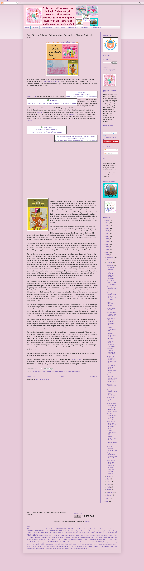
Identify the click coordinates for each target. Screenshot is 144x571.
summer (53, 548)
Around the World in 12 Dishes (45, 529)
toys (72, 548)
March (109, 489)
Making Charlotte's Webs (111, 303)
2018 (107, 241)
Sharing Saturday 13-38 (111, 288)
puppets (85, 546)
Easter (89, 531)
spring (33, 548)
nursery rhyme (97, 544)
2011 (107, 501)
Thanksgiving (99, 537)
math (52, 544)
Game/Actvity (113, 531)
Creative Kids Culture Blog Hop (72, 531)
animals (72, 539)
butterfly (32, 542)
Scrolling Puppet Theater (112, 443)
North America (85, 535)
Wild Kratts (47, 539)
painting (109, 544)
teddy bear (68, 548)
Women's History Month (60, 539)
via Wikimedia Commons (90, 96)
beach (86, 539)
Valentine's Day (112, 537)
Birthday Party (97, 529)
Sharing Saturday (60, 27)
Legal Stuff (84, 27)
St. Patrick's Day (83, 537)
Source (39, 112)
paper (115, 544)
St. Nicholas (73, 537)
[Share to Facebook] (51, 369)
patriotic (44, 546)
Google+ (6, 1)
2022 (107, 231)
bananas (81, 539)
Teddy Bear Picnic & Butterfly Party (112, 448)
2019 (107, 239)
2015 (107, 249)
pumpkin (79, 546)
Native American (70, 535)
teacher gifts (60, 548)
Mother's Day (112, 532)
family (100, 542)
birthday (99, 539)
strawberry (48, 548)
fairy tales (55, 371)
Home (27, 27)
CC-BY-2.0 (80, 96)
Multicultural (67, 371)
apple (77, 539)
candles (38, 542)
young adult (85, 548)
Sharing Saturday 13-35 (111, 432)
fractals (29, 544)
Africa (33, 529)
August (109, 476)
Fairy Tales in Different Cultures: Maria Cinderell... (111, 275)
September (110, 265)
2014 (107, 252)
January (110, 495)
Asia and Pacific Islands (64, 529)
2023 (107, 228)
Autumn (81, 529)
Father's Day (100, 531)
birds (94, 539)
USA (105, 537)
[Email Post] (41, 368)
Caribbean (105, 529)
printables (59, 546)
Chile (43, 371)
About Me (35, 27)
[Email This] (45, 369)
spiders (29, 548)
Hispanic (60, 371)
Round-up (30, 537)
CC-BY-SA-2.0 (36, 132)
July (108, 479)
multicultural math (66, 544)
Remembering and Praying (111, 404)
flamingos (72, 114)
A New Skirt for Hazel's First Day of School (112, 409)
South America (76, 371)
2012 (107, 498)
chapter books (45, 542)
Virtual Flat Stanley (32, 539)
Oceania (92, 535)
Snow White (51, 537)
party (39, 546)
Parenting (104, 535)
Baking (86, 529)
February (110, 492)
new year (89, 544)
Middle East (94, 532)
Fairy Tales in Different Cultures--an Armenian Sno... (111, 425)
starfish (38, 548)
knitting (43, 544)
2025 (107, 223)
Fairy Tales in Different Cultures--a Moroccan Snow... (111, 464)
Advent (29, 529)
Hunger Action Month (111, 309)
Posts (108, 150)
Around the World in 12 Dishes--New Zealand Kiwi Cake (111, 360)
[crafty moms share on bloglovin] (110, 133)
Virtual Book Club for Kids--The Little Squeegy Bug (112, 416)
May (108, 484)
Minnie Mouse (103, 532)
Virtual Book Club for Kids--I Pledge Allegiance (112, 343)
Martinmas (69, 532)
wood (79, 548)
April (108, 487)
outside (104, 544)
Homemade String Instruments (111, 399)
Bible (90, 529)
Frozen (106, 531)
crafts (68, 541)
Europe (93, 531)
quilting (90, 546)
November (110, 260)
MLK (63, 532)
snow (115, 546)
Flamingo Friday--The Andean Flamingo (111, 336)
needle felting (81, 544)
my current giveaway (67, 42)
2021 (107, 233)
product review (69, 546)
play (48, 546)
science (95, 546)
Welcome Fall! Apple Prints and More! (111, 314)
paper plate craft (32, 546)
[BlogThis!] (47, 369)
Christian (30, 531)
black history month (109, 539)
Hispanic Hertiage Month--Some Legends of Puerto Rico (112, 378)
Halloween (48, 532)
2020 (107, 236)
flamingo (106, 542)
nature (75, 544)
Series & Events (96, 27)
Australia (76, 529)
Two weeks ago (32, 96)
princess (52, 546)
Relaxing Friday (112, 535)
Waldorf (41, 539)
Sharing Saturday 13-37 (111, 329)
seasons (101, 546)
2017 (107, 244)
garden (38, 544)
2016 (107, 247)
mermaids (57, 544)
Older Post (93, 376)
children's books (36, 371)
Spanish (67, 537)
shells (111, 546)
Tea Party (91, 537)
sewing (106, 546)
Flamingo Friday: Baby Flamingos (111, 438)
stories (42, 548)
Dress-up (83, 531)
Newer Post (31, 376)
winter (76, 548)
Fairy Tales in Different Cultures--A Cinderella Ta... (111, 322)
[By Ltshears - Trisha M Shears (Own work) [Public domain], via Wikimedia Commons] (52, 100)
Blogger (87, 521)
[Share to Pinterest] (52, 369)
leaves (48, 544)
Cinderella (48, 371)
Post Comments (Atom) (42, 379)
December (110, 257)
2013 (107, 255)
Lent (59, 532)
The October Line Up (111, 268)
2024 (107, 225)
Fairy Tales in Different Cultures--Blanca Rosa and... (111, 369)
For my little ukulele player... (110, 471)
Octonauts (97, 535)
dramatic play (84, 542)
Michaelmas (85, 532)
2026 (107, 220)
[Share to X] (49, 369)
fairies (90, 542)
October (110, 262)
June (109, 481)
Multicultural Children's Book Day (49, 535)
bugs (28, 542)
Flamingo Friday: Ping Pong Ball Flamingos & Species (111, 296)
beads (91, 539)
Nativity (78, 535)
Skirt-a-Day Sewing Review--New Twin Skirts (111, 351)
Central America (112, 529)
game (33, 544)
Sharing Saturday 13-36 (111, 385)
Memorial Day (77, 532)
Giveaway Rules (73, 27)
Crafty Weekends (46, 27)
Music (62, 535)
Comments (109, 153)
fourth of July (113, 542)
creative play (76, 542)
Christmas (38, 531)
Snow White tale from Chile (51, 81)
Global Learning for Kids (35, 532)
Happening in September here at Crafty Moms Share (112, 455)
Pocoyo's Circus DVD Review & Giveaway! (112, 282)
